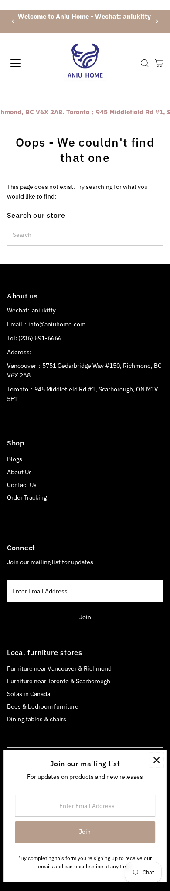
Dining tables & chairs (36, 719)
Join (85, 617)
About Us (19, 472)
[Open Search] (145, 63)
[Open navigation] (23, 63)
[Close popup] (156, 760)
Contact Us (22, 485)
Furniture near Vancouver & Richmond (59, 668)
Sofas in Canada (28, 694)
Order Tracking (27, 497)
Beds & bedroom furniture (42, 706)
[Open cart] (159, 63)
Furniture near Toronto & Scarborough (58, 681)
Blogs (14, 459)
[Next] (157, 21)
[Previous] (13, 21)
